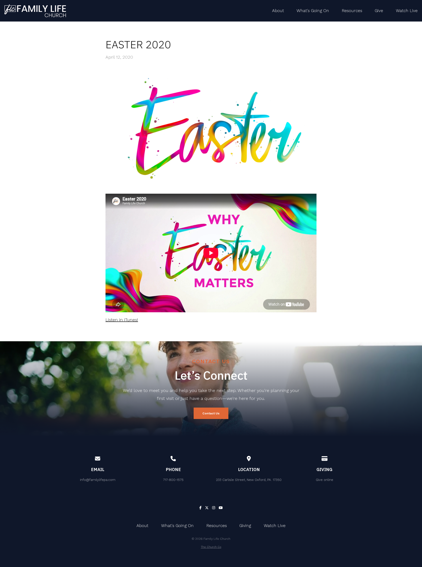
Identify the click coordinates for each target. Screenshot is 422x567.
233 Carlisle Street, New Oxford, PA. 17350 (249, 480)
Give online (324, 480)
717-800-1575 (173, 480)
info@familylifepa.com (97, 480)
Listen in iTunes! (122, 319)
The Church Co (211, 547)
